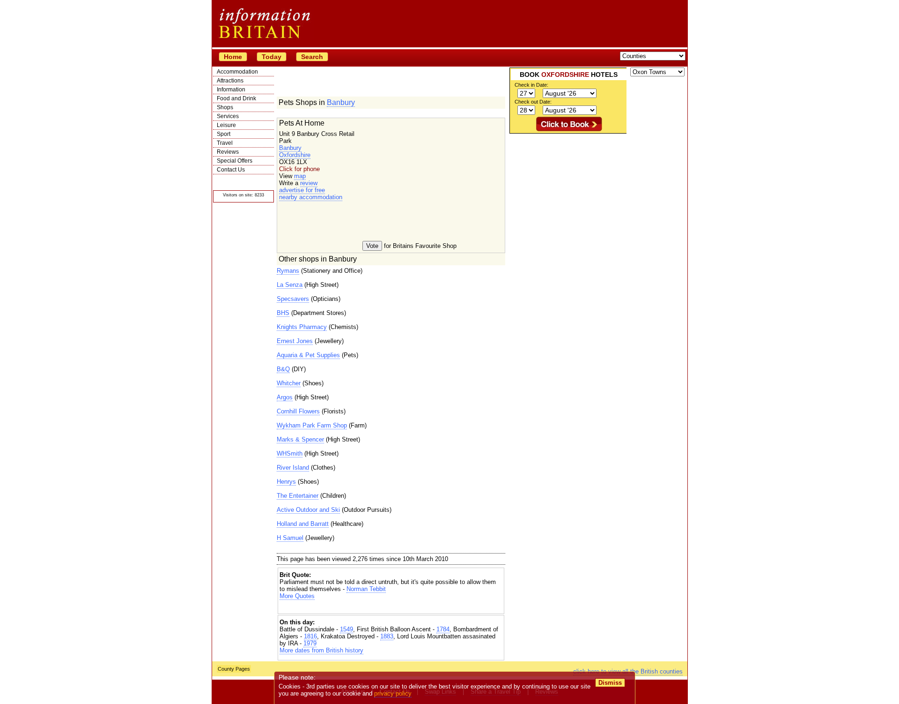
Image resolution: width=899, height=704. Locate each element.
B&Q (283, 369)
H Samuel (290, 537)
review (308, 183)
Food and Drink (236, 98)
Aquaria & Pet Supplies (308, 355)
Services (228, 116)
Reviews (228, 152)
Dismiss (610, 682)
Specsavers (293, 298)
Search (312, 56)
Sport (223, 134)
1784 (443, 629)
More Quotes (297, 595)
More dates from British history (321, 650)
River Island (293, 467)
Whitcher (289, 383)
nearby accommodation (310, 197)
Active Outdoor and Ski (308, 509)
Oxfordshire (294, 154)
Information (231, 89)
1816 (310, 636)
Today (271, 56)
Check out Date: (533, 102)
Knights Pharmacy (302, 326)
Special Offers (234, 160)
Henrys (286, 481)
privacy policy (393, 693)
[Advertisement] (391, 607)
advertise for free (302, 190)
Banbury (341, 102)
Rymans (288, 270)
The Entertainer (297, 495)
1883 (386, 636)
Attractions (230, 80)
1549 (346, 629)
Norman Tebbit (366, 588)
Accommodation (237, 71)
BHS (283, 312)
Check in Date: (531, 85)
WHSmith (289, 453)
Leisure (226, 125)
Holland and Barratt (303, 523)
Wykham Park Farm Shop (312, 425)
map (300, 176)
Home (233, 56)
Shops (225, 107)
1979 (310, 643)
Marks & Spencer (300, 439)
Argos (285, 397)
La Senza (289, 284)
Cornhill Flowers (298, 411)
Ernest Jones (295, 341)
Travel (225, 143)
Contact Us (231, 169)
